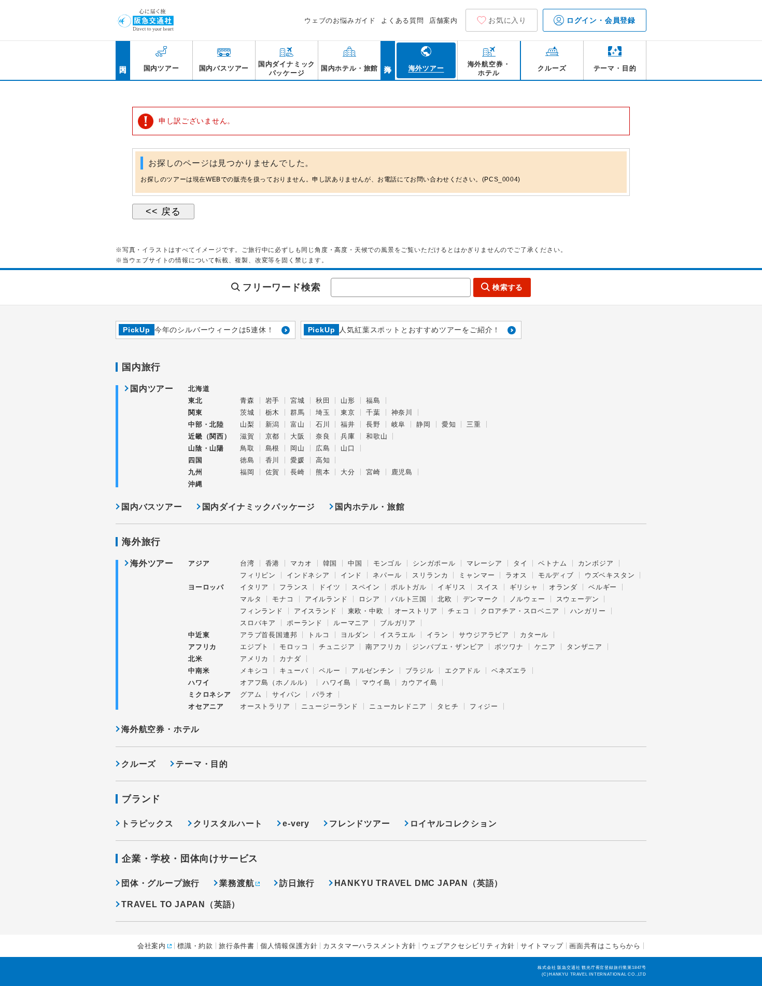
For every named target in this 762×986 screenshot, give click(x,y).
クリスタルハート (228, 823)
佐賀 (272, 472)
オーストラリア (265, 706)
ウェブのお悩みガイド (340, 20)
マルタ (250, 599)
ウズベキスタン (610, 575)
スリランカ (430, 575)
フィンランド (261, 611)
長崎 (297, 472)
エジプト (254, 646)
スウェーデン (577, 599)
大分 (348, 472)
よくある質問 (402, 20)
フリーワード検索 (281, 287)
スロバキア (258, 622)
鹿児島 (402, 472)
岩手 (272, 400)
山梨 (247, 424)
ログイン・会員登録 (600, 20)
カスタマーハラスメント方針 (369, 945)
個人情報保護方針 (288, 945)
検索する (507, 287)
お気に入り (507, 20)
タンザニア (584, 646)
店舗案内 (443, 20)
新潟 (272, 424)
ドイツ (329, 587)
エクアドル (463, 670)
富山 (297, 424)
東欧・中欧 (366, 611)
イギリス (452, 587)
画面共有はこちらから (605, 945)
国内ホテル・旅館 (369, 506)
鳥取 (247, 448)
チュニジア (337, 646)
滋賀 (247, 436)
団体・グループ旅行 (160, 883)
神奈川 (402, 412)
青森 (247, 400)
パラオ (322, 694)
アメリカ (254, 658)
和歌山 (376, 436)
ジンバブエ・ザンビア (448, 646)
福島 (373, 400)
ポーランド (304, 622)
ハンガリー (588, 611)
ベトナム (552, 563)
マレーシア (484, 563)
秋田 (323, 400)
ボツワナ (509, 646)
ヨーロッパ (206, 587)
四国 (195, 460)
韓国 (330, 563)
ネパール (387, 575)
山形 (348, 400)
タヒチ (447, 706)
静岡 (423, 424)
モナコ (282, 599)
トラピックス (147, 823)
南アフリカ (383, 646)
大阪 (297, 436)
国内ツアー (152, 388)
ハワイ (198, 682)
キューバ (293, 670)
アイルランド (326, 599)
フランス (293, 587)
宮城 (297, 400)
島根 (272, 448)
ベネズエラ (509, 670)
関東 (195, 412)
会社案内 (151, 945)
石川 (323, 424)
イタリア (254, 587)
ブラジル (419, 670)
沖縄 (195, 484)
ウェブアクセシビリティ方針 (468, 945)
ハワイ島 (336, 682)
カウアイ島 (419, 682)
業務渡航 (236, 883)
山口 (348, 448)
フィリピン (258, 575)
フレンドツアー (359, 823)
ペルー (329, 670)
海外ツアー (152, 563)
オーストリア (416, 611)
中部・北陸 (206, 424)
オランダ (563, 587)
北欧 (445, 599)
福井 (348, 424)
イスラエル (398, 634)
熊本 (323, 472)
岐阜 (398, 424)
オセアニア (206, 706)
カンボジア (596, 563)
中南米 (198, 670)
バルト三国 (409, 599)
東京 (348, 412)
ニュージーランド (329, 706)
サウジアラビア (484, 634)
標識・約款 (195, 945)
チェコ (458, 611)
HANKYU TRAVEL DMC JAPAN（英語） (418, 883)
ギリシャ (524, 587)
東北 (195, 400)
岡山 (297, 448)
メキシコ (254, 670)
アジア (198, 563)
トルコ (318, 634)
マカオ (301, 563)
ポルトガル (409, 587)
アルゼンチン (372, 670)
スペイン (365, 587)
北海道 (198, 388)
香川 (272, 460)
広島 (323, 448)
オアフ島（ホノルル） (276, 682)
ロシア (369, 599)
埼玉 (323, 412)
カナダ (290, 658)
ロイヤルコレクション (453, 823)
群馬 (297, 412)
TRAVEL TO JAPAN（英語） (180, 904)
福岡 (247, 472)
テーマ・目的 (202, 763)
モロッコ (293, 646)
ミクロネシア (209, 694)
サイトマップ (541, 945)
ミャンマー (477, 575)
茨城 (247, 412)
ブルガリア (398, 622)
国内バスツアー (151, 506)
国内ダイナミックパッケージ (258, 506)
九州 (195, 472)
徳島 (247, 460)
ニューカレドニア (397, 706)
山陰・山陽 (206, 448)
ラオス (516, 575)
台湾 (247, 563)
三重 (474, 424)
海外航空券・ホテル (160, 729)
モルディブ (556, 575)
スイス (487, 587)
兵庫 (348, 436)
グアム (250, 694)
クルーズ (138, 763)
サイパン (286, 694)
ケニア (545, 646)
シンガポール (434, 563)
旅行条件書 (237, 945)
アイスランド (315, 611)
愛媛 (297, 460)
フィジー (484, 706)
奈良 (323, 436)
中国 (355, 563)
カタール (534, 634)
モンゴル (387, 563)
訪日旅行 (296, 883)
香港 (272, 563)
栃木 (272, 412)
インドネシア (308, 575)
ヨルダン (355, 634)
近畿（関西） (209, 436)
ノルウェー (527, 599)
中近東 (198, 634)
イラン (437, 634)
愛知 (449, 424)
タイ (520, 563)
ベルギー (602, 587)
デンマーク (481, 599)
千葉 (373, 412)
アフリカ (202, 646)
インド (351, 575)
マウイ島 (376, 682)
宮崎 (373, 472)
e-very (296, 823)
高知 (323, 460)
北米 (195, 658)
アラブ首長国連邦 (268, 634)
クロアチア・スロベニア (520, 611)
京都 (272, 436)
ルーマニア (351, 622)
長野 (373, 424)
